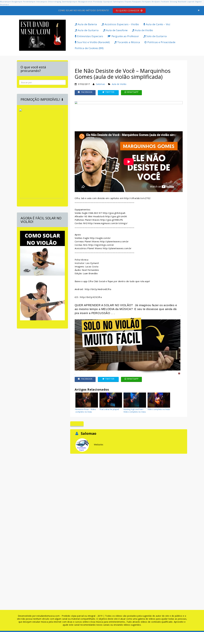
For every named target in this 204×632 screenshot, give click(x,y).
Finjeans (128, 1)
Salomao (100, 84)
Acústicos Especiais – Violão (121, 24)
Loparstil (190, 1)
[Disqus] (128, 491)
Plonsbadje (98, 1)
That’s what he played (109, 409)
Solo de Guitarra (156, 36)
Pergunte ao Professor (125, 36)
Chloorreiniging (54, 1)
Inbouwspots (41, 1)
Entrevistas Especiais (89, 36)
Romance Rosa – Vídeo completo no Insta (85, 410)
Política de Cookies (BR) (89, 48)
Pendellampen (29, 1)
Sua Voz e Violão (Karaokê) (93, 42)
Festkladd (165, 1)
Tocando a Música (128, 42)
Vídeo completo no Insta (159, 409)
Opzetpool (107, 1)
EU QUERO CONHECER (128, 10)
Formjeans (146, 1)
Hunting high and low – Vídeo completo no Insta (135, 410)
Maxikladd (182, 1)
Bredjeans (156, 1)
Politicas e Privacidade (161, 42)
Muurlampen (5, 1)
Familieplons (118, 1)
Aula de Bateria (87, 24)
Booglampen (17, 1)
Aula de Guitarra (88, 30)
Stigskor (198, 1)
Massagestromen (85, 1)
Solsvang (173, 1)
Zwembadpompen (69, 1)
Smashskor (4, 4)
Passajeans (136, 1)
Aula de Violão (143, 30)
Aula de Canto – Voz (157, 24)
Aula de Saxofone (116, 30)
